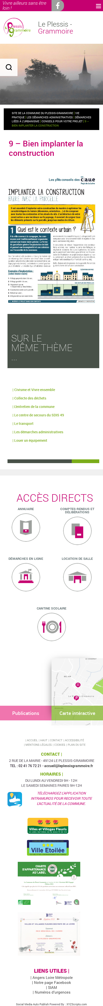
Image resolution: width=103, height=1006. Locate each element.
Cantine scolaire (51, 608)
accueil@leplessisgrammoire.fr (68, 765)
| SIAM (51, 987)
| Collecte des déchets (29, 398)
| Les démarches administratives (37, 432)
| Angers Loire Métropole (51, 977)
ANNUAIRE (26, 509)
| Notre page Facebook (51, 982)
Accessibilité (74, 740)
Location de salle (77, 558)
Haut (44, 740)
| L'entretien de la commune (33, 406)
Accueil (32, 740)
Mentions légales (39, 744)
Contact (56, 740)
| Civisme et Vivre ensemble (33, 389)
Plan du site (77, 744)
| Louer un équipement (29, 440)
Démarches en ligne (25, 558)
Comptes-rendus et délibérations (77, 510)
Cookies (59, 744)
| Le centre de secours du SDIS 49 (38, 415)
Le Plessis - (55, 28)
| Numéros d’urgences (51, 992)
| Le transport (23, 423)
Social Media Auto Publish (32, 1004)
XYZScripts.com (76, 1004)
